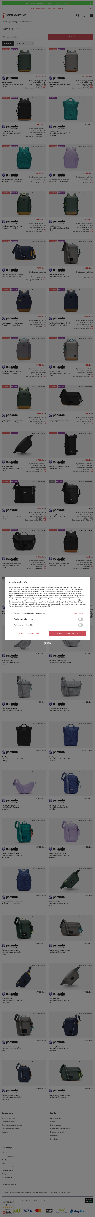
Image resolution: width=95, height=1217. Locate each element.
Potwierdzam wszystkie (67, 634)
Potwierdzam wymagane (28, 634)
